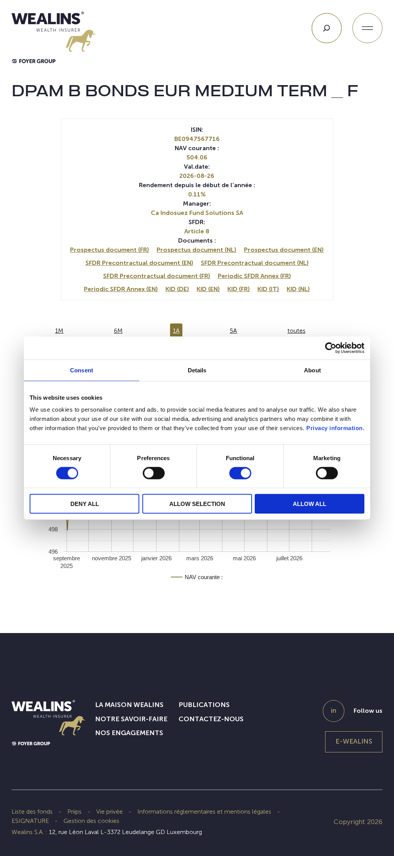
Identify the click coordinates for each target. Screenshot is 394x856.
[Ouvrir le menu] (367, 28)
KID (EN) (208, 289)
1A (176, 330)
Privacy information (334, 428)
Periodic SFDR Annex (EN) (121, 289)
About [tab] (312, 370)
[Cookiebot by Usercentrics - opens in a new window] (330, 347)
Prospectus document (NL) (196, 249)
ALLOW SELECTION (197, 504)
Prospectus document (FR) (109, 249)
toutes (296, 330)
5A (233, 330)
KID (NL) (298, 289)
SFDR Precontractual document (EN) (139, 262)
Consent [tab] (81, 370)
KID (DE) (177, 289)
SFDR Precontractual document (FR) (156, 276)
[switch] (154, 474)
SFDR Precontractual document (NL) (255, 262)
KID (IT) (268, 289)
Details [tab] (197, 370)
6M (118, 330)
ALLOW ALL (309, 504)
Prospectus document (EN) (284, 249)
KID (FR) (238, 289)
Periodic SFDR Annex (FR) (254, 276)
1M (59, 330)
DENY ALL (84, 504)
